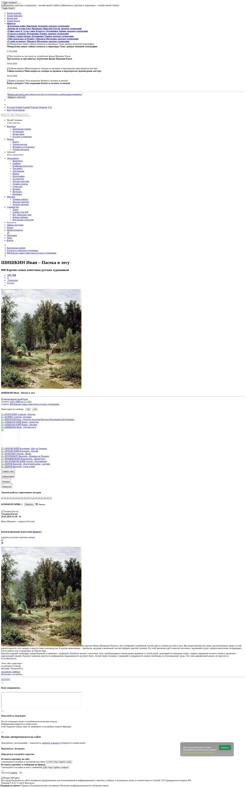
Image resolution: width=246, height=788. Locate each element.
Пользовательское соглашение (45, 785)
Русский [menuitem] (11, 107)
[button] (14, 13)
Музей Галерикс (15, 121)
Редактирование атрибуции (14, 399)
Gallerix (13, 772)
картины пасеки (27, 537)
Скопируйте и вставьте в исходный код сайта (23, 762)
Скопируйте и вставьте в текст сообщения (21, 767)
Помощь (5, 783)
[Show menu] (19, 3)
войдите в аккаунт (51, 743)
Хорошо (225, 748)
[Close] (29, 115)
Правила (25, 785)
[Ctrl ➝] (24, 448)
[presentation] (126, 285)
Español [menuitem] (26, 107)
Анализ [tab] (10, 283)
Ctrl (28, 409)
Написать (29, 504)
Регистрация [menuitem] (18, 110)
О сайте (21, 783)
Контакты (29, 783)
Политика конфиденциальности (76, 785)
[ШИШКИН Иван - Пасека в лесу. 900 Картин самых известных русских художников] (41, 388)
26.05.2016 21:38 (9, 516)
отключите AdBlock (10, 672)
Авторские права (100, 785)
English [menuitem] (19, 107)
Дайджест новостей (16, 97)
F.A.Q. (13, 783)
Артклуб (15, 153)
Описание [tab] (12, 280)
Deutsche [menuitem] (43, 107)
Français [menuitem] (34, 107)
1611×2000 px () (21, 401)
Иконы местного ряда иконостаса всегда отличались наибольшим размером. (45, 94)
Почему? (37, 532)
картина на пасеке (10, 537)
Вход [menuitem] (9, 110)
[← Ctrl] (18, 427)
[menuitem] (50, 107)
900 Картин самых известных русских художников (34, 404)
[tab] (11, 275)
